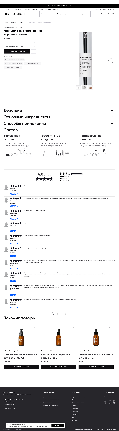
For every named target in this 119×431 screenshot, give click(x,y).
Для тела (75, 411)
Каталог (27, 9)
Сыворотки (51, 14)
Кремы (43, 14)
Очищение (34, 14)
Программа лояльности (51, 9)
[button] (110, 60)
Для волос (75, 414)
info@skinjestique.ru (10, 402)
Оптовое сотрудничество (51, 400)
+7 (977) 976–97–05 (9, 392)
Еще (88, 14)
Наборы (81, 14)
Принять (57, 425)
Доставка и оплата (18, 9)
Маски (74, 14)
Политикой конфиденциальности (39, 426)
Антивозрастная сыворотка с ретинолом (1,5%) (20, 356)
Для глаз (67, 14)
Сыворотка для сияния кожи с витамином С (96, 356)
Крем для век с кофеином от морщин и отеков (41, 22)
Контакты (34, 9)
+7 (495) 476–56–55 (16, 399)
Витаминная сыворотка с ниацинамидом (55, 356)
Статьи (41, 9)
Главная (6, 22)
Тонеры (59, 14)
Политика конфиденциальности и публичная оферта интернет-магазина (95, 429)
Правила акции (48, 403)
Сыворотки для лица (78, 403)
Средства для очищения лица (81, 397)
